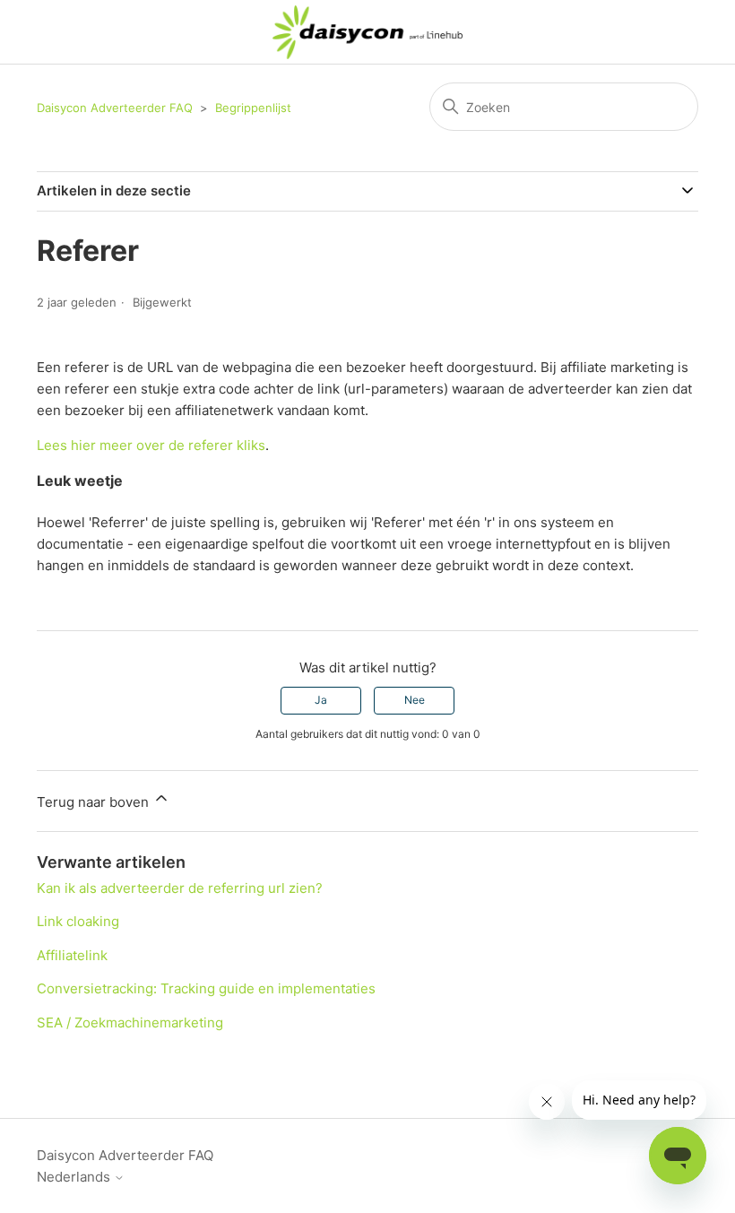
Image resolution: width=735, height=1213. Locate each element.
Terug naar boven (94, 801)
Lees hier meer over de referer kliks (151, 445)
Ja (321, 699)
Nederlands (75, 1176)
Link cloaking (78, 921)
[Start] (367, 32)
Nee (414, 699)
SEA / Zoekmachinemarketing (130, 1022)
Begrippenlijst (253, 107)
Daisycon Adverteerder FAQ (115, 107)
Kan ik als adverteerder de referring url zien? (180, 888)
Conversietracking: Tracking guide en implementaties (206, 988)
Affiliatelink (72, 955)
